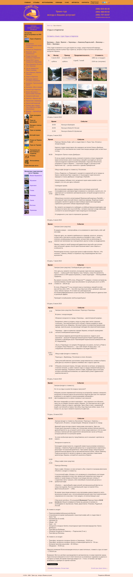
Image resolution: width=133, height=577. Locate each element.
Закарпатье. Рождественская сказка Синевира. (34, 45)
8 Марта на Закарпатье (33, 49)
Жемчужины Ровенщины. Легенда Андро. (58, 568)
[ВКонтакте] (103, 2)
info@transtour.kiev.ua (103, 17)
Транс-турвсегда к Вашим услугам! (61, 13)
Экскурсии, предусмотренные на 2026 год (32, 34)
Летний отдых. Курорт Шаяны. (99, 568)
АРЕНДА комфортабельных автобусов (33, 27)
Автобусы (75, 2)
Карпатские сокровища (33, 101)
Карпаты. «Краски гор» (33, 98)
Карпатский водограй (33, 103)
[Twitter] (105, 2)
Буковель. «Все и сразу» (34, 87)
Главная (27, 2)
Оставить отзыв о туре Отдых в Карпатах (62, 36)
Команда (59, 2)
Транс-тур (49, 25)
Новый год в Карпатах (33, 89)
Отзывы (36, 2)
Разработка (101, 575)
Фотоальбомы (47, 2)
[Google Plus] (109, 2)
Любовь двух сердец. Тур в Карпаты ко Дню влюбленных (33, 107)
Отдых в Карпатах (32, 76)
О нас (67, 2)
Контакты (85, 2)
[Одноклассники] (107, 2)
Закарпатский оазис (32, 96)
